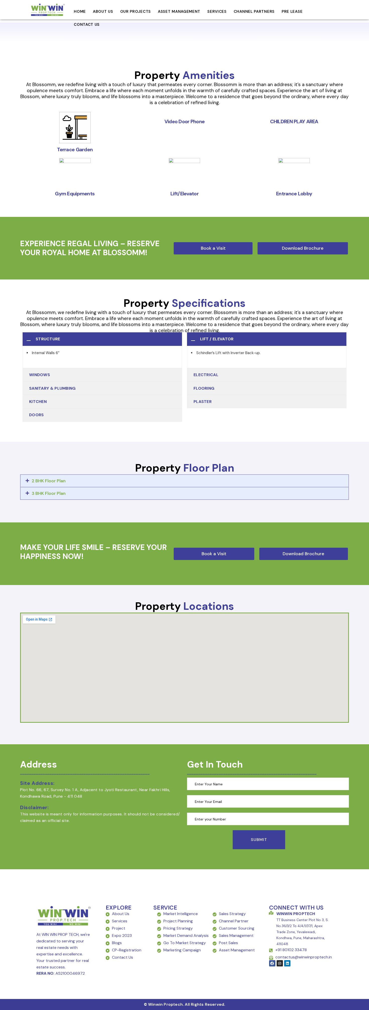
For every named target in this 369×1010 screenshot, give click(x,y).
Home (80, 11)
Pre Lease (292, 11)
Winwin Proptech (295, 913)
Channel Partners (254, 11)
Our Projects (135, 11)
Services (217, 11)
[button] (303, 248)
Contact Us (87, 24)
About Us (103, 11)
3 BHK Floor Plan (49, 493)
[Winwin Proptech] (271, 913)
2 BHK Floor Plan (49, 481)
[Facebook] (272, 963)
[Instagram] (280, 963)
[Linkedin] (287, 963)
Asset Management (179, 11)
